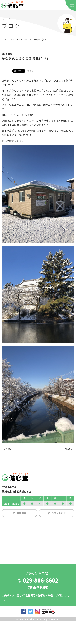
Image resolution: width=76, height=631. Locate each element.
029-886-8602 (41, 580)
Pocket (30, 70)
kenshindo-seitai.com (29, 619)
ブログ (12, 39)
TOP (4, 39)
